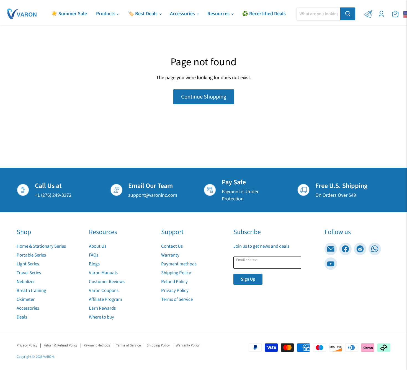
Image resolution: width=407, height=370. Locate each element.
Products (106, 13)
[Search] (347, 13)
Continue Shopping (203, 97)
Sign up (248, 279)
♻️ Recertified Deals (264, 13)
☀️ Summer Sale (69, 13)
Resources (219, 13)
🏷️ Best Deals (143, 13)
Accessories (183, 13)
